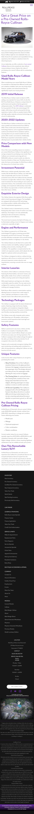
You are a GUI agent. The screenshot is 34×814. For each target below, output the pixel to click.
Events (7, 587)
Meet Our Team (9, 590)
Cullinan (7, 607)
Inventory (8, 475)
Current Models (9, 604)
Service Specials (9, 544)
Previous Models (9, 629)
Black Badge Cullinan (10, 610)
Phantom (7, 622)
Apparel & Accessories (11, 553)
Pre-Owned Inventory (11, 481)
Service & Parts (10, 531)
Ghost (6, 613)
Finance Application (10, 521)
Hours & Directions (10, 577)
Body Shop (8, 563)
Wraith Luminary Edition (12, 632)
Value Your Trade (9, 491)
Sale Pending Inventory (11, 497)
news (6, 596)
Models (7, 600)
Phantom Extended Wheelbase (13, 626)
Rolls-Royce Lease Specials (12, 515)
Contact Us (8, 574)
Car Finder (8, 507)
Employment (8, 584)
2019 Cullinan (19, 106)
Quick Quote (8, 494)
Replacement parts (10, 538)
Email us (17, 658)
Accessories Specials (10, 547)
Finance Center (9, 518)
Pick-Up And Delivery (11, 556)
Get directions (17, 686)
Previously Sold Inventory (12, 500)
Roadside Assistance (10, 559)
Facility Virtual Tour (10, 581)
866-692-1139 (19, 653)
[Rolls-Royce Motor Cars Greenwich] (8, 7)
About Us (7, 593)
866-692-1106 (19, 656)
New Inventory (9, 478)
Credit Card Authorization (12, 527)
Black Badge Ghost (10, 616)
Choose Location (17, 694)
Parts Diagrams (9, 541)
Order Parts (8, 550)
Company (8, 571)
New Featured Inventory (12, 488)
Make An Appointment (11, 534)
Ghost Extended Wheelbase (13, 619)
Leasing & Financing (12, 511)
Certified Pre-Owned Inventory (14, 484)
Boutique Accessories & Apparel (16, 567)
